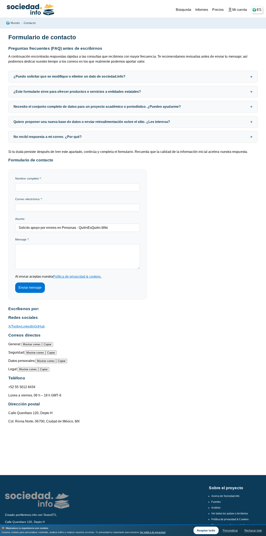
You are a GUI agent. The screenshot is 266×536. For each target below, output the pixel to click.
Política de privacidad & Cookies (230, 519)
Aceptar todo (206, 530)
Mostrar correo (31, 344)
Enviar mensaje (30, 287)
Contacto (30, 23)
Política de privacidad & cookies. (77, 276)
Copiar (47, 344)
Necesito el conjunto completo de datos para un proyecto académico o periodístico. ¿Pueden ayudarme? (97, 106)
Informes (201, 9)
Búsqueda (183, 9)
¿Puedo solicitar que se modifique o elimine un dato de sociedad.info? (70, 76)
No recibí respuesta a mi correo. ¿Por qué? (48, 137)
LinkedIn (27, 326)
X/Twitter (14, 326)
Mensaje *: (22, 239)
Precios (218, 9)
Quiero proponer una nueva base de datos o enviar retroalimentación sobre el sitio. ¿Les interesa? (92, 122)
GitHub (39, 326)
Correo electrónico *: (29, 199)
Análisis (215, 507)
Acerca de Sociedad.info (225, 496)
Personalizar (230, 530)
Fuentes (216, 501)
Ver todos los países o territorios (229, 513)
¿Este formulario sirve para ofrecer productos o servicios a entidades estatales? (77, 91)
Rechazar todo (253, 530)
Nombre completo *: (28, 178)
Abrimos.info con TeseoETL (38, 514)
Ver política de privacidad (152, 532)
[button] (257, 10)
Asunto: (20, 218)
